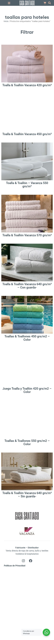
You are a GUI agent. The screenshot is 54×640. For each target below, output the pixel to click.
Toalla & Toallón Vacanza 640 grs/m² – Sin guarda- (27, 494)
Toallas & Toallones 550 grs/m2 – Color (27, 442)
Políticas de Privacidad (14, 565)
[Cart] (44, 3)
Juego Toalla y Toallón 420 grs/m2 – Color (27, 390)
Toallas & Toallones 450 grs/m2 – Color (27, 338)
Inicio (6, 21)
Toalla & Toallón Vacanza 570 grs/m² (27, 235)
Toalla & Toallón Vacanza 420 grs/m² (27, 85)
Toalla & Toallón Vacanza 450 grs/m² (27, 134)
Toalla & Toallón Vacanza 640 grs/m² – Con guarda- (27, 285)
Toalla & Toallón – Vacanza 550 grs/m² (27, 184)
